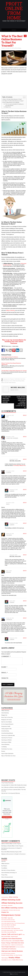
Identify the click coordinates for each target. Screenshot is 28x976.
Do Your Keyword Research (7, 724)
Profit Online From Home (14, 11)
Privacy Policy (4, 874)
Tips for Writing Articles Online (6, 399)
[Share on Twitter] (6, 350)
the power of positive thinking (7, 955)
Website (4, 678)
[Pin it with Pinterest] (13, 350)
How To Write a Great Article (18, 930)
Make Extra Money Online (18, 380)
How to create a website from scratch (7, 923)
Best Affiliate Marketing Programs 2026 (13, 851)
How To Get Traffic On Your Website (8, 924)
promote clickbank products (6, 944)
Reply (25, 415)
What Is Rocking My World (7, 877)
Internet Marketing (5, 744)
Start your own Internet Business (12, 951)
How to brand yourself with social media (7, 919)
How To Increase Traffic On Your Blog (7, 926)
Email (4, 672)
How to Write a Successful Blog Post (8, 932)
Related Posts (8, 106)
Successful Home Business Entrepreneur (8, 953)
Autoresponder (10, 905)
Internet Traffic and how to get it (11, 934)
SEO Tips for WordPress (20, 946)
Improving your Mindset (6, 739)
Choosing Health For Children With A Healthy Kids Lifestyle (14, 785)
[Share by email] (21, 350)
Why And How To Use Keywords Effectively (10, 793)
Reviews (3, 751)
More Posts (15, 390)
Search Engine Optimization (7, 753)
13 (25, 36)
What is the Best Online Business (8, 382)
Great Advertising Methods (7, 733)
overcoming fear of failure (18, 940)
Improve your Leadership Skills (8, 735)
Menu (14, 30)
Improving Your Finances (8, 379)
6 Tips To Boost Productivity (7, 782)
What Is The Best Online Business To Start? (12, 99)
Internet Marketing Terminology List (9, 872)
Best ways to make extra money (14, 910)
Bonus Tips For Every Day (7, 717)
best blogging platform (5, 910)
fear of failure (4, 917)
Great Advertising (5, 730)
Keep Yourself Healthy (5, 936)
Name (4, 667)
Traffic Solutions (4, 957)
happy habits (10, 917)
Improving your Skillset (6, 742)
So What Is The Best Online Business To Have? (13, 100)
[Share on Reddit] (10, 350)
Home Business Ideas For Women (9, 357)
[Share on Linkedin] (17, 350)
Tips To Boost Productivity (18, 955)
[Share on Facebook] (3, 350)
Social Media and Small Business (8, 948)
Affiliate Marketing (5, 710)
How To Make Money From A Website (11, 102)
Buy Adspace (4, 865)
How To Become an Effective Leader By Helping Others (13, 787)
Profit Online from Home (17, 943)
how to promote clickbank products (7, 930)
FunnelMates (4, 868)
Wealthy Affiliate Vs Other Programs (13, 843)
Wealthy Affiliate (14, 957)
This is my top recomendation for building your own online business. (14, 105)
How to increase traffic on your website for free (10, 928)
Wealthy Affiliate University (17, 959)
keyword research (14, 936)
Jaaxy (24, 934)
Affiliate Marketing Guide (10, 900)
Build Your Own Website (6, 721)
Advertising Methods (4, 897)
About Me (3, 861)
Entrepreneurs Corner (8, 380)
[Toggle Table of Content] (23, 97)
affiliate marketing (10, 310)
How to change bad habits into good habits (8, 921)
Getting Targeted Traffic (6, 728)
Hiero (11, 974)
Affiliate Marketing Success (11, 903)
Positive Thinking (5, 943)
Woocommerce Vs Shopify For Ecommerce (16, 854)
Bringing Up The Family (6, 719)
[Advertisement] (15, 85)
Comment (6, 656)
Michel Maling (18, 48)
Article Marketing (5, 712)
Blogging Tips (4, 715)
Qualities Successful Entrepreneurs (17, 944)
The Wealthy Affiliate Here (19, 465)
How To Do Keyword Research (19, 923)
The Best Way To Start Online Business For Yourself (13, 370)
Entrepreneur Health (5, 726)
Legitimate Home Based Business (11, 938)
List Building (4, 746)
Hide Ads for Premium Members (8, 870)
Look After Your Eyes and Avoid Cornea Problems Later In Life (21, 401)
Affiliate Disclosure (5, 863)
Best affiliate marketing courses (12, 908)
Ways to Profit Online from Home (8, 755)
